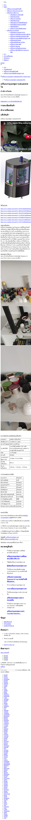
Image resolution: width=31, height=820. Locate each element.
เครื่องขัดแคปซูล (14, 20)
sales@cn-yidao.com (9, 644)
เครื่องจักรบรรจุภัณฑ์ (13, 30)
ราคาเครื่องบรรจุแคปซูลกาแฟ (16, 588)
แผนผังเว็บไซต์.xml (9, 625)
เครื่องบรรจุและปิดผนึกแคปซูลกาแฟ (20, 38)
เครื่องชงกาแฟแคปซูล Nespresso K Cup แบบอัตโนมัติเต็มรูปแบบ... (17, 579)
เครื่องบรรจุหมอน (15, 46)
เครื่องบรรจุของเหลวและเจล (15, 10)
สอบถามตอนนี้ (5, 652)
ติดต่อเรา (6, 60)
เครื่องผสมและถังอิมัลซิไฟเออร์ (18, 22)
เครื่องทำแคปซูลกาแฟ (12, 537)
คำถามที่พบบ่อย (8, 56)
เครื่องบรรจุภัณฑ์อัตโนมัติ (11, 71)
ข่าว (5, 54)
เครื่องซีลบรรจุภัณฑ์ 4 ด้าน (17, 32)
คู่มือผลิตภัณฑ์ (8, 621)
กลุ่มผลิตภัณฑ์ (8, 69)
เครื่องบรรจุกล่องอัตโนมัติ (14, 9)
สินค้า (5, 7)
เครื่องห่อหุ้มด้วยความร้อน (17, 42)
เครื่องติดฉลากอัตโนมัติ (16, 14)
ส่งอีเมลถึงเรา (4, 101)
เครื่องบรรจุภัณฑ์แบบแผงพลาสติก (19, 36)
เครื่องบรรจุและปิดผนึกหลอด (18, 28)
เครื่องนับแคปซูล (14, 16)
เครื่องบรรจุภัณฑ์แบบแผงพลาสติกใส (20, 34)
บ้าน (5, 5)
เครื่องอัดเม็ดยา (14, 26)
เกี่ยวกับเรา (7, 58)
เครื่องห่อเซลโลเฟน (15, 40)
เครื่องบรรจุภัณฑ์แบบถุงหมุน (18, 48)
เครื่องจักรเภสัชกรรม (13, 12)
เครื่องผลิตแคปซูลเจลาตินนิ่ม (18, 24)
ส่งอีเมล (3, 666)
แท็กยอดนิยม (7, 623)
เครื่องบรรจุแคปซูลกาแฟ (11, 539)
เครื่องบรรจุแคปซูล (15, 18)
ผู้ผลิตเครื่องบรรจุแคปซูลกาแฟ (16, 566)
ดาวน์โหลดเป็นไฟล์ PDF (15, 101)
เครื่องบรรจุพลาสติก (15, 44)
